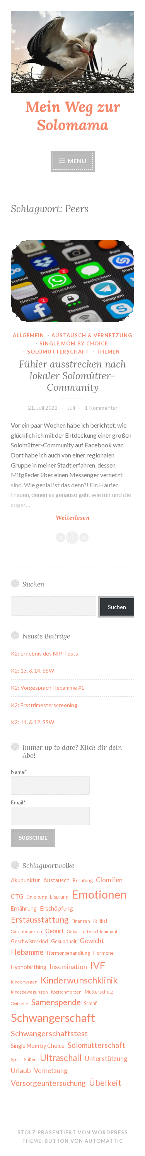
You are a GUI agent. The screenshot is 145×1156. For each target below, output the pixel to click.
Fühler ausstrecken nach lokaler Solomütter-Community (72, 375)
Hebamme (27, 951)
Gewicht (92, 941)
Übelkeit (105, 1083)
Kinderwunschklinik (79, 980)
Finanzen (81, 920)
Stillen (30, 1059)
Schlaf (90, 1003)
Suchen (117, 607)
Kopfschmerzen (66, 991)
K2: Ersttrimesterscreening (44, 705)
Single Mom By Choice (73, 343)
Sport (16, 1059)
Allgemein (28, 335)
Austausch (56, 880)
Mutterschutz (99, 992)
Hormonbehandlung (68, 953)
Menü (77, 160)
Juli (71, 407)
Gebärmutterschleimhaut (92, 931)
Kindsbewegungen (29, 991)
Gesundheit (64, 941)
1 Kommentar (101, 407)
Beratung (83, 880)
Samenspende (56, 1002)
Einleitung (36, 896)
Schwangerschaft (53, 1017)
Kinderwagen (24, 981)
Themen (108, 352)
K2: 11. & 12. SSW (32, 722)
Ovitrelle (19, 1003)
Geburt (54, 930)
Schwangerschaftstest (49, 1033)
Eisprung (59, 897)
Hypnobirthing (28, 967)
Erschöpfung (56, 908)
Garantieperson (26, 931)
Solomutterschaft (58, 352)
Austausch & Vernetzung (91, 335)
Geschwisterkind (29, 941)
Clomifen (109, 880)
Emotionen (99, 894)
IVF (97, 965)
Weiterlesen (90, 517)
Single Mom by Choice (38, 1045)
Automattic (104, 1141)
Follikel (100, 920)
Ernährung (24, 908)
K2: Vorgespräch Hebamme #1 (47, 687)
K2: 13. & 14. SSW (32, 670)
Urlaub (21, 1070)
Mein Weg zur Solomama (72, 116)
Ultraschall (61, 1057)
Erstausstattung (39, 919)
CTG (17, 896)
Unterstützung (106, 1058)
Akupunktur (25, 880)
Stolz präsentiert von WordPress (72, 1132)
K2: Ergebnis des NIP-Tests (44, 653)
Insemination (68, 967)
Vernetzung (51, 1070)
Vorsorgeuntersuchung (48, 1082)
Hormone (103, 953)
